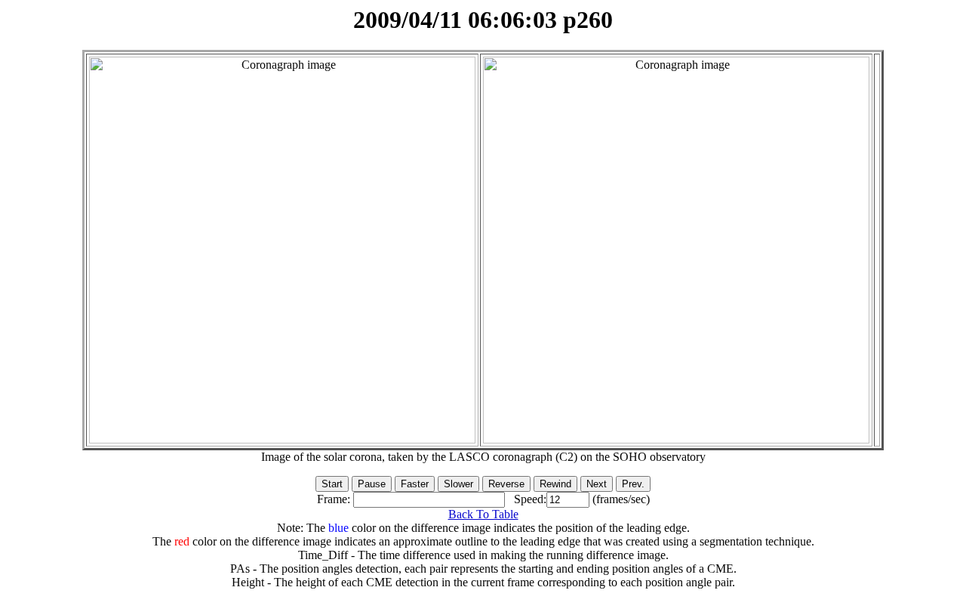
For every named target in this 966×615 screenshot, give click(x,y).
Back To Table (483, 514)
